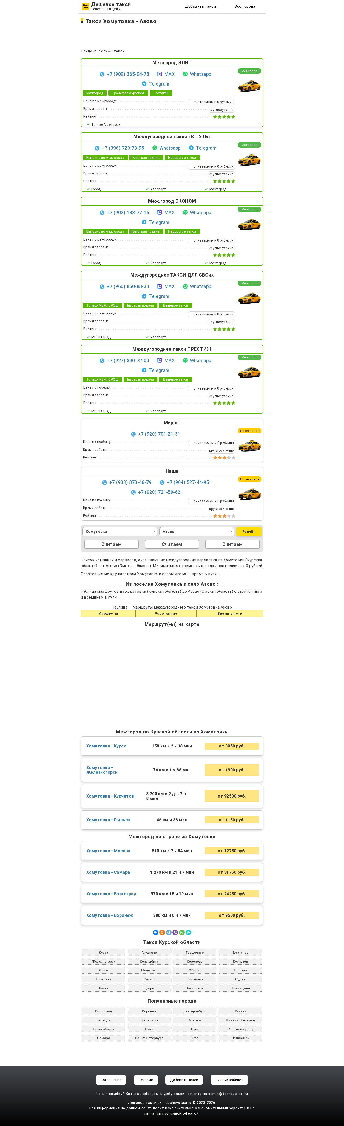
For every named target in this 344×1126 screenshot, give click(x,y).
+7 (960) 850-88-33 (128, 286)
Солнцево (195, 979)
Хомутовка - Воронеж (109, 915)
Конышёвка (149, 961)
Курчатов (240, 961)
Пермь (195, 1029)
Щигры (149, 988)
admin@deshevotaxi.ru (228, 1094)
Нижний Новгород (240, 1020)
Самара (103, 1038)
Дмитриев (241, 952)
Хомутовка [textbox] (96, 531)
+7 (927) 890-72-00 (128, 360)
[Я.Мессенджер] (188, 932)
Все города (244, 6)
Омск (149, 1029)
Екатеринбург (195, 1011)
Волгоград (103, 1011)
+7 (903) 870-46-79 (130, 482)
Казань (240, 1011)
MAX (169, 74)
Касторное (195, 988)
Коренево (195, 961)
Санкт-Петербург (149, 1038)
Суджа (240, 979)
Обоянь (195, 970)
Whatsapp (201, 74)
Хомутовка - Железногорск (102, 770)
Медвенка (149, 970)
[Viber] (175, 932)
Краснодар (104, 1020)
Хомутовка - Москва (108, 850)
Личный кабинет (229, 1080)
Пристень (103, 979)
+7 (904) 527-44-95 (188, 482)
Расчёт (249, 532)
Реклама (146, 1080)
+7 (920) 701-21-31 (159, 434)
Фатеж (103, 988)
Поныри (240, 970)
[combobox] (119, 531)
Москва (195, 1020)
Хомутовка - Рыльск (108, 820)
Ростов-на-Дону (240, 1029)
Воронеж (149, 1011)
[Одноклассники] (162, 932)
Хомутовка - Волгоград (111, 893)
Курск (103, 952)
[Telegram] (169, 932)
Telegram (159, 84)
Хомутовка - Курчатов (110, 796)
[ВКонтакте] (155, 932)
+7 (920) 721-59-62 (159, 492)
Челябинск (240, 1038)
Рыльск (149, 979)
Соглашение (111, 1080)
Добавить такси (200, 6)
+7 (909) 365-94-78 (128, 74)
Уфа (194, 1038)
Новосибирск (103, 1029)
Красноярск (149, 1020)
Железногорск (103, 961)
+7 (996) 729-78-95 (123, 148)
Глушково (149, 952)
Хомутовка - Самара (108, 872)
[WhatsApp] (182, 932)
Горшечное (195, 952)
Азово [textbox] (169, 531)
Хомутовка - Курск (106, 746)
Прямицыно (240, 988)
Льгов (103, 970)
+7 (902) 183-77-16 (128, 212)
